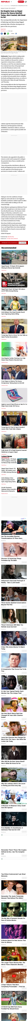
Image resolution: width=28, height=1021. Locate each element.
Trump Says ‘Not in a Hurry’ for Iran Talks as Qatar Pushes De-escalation (14, 336)
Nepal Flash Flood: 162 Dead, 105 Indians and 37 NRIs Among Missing (13, 290)
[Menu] (26, 2)
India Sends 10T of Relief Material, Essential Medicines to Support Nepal (14, 451)
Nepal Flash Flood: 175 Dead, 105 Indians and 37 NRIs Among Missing (8, 470)
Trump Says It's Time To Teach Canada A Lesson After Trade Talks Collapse (13, 428)
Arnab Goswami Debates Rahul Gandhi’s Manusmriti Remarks (8, 489)
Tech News (3, 408)
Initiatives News (4, 362)
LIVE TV (21, 1)
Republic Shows (4, 493)
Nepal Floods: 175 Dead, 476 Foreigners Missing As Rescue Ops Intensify (12, 267)
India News (3, 293)
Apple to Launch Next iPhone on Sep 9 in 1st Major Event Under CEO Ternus (14, 405)
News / (2, 5)
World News (3, 31)
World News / (7, 5)
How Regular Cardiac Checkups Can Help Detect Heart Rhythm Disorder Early (13, 359)
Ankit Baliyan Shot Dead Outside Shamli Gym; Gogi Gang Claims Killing (13, 313)
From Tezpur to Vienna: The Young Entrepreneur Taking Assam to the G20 (12, 382)
